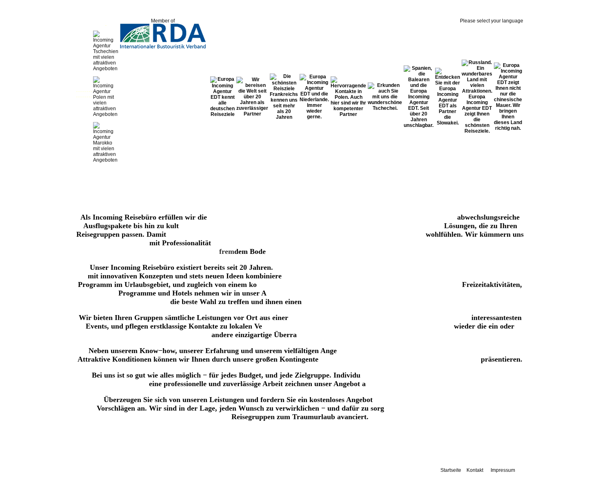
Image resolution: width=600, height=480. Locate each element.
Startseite (450, 470)
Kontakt (475, 470)
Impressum (503, 470)
